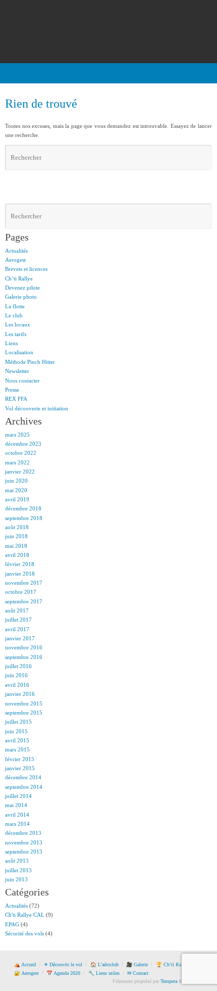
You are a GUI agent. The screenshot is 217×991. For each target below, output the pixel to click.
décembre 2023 (23, 444)
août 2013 (17, 861)
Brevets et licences (26, 269)
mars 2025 (17, 435)
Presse (12, 390)
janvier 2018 (20, 574)
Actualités (16, 251)
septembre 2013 (23, 851)
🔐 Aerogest (26, 973)
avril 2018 (17, 555)
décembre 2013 (23, 833)
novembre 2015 (23, 703)
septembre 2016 (23, 657)
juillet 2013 (18, 870)
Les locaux (17, 324)
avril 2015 (17, 740)
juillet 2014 (18, 796)
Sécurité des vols (24, 933)
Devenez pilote (22, 288)
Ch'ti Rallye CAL (24, 915)
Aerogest (15, 260)
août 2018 (17, 527)
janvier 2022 (20, 471)
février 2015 (19, 759)
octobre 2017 (20, 592)
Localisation (19, 352)
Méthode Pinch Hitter (30, 362)
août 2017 (17, 610)
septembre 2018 (23, 518)
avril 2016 (17, 685)
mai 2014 (16, 805)
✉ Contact (137, 973)
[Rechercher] (203, 157)
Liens (11, 343)
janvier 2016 (20, 694)
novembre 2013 (23, 842)
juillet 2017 (18, 620)
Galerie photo (21, 297)
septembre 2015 (23, 713)
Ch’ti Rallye (19, 278)
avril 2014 (17, 815)
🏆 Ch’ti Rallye (172, 964)
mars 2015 (17, 749)
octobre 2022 (20, 453)
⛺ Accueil (25, 964)
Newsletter (17, 371)
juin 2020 (16, 481)
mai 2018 (16, 546)
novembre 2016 (23, 647)
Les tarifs (15, 334)
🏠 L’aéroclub (104, 964)
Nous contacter (22, 380)
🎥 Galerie (137, 964)
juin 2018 (16, 536)
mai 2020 (16, 490)
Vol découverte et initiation (36, 408)
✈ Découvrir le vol (63, 964)
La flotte (15, 306)
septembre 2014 (23, 787)
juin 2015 (16, 731)
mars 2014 (17, 824)
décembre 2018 (23, 508)
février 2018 (19, 564)
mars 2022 (17, 462)
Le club (14, 315)
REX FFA (16, 399)
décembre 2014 (23, 777)
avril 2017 (17, 629)
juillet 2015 (18, 722)
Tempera (168, 981)
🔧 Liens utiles (104, 973)
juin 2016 (16, 675)
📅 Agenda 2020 (63, 973)
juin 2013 (16, 879)
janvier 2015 (20, 768)
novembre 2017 (23, 583)
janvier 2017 (20, 638)
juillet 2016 (18, 666)
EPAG (12, 924)
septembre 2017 (23, 601)
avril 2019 (17, 499)
